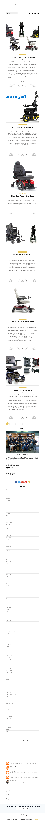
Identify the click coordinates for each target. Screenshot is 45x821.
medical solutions (9, 620)
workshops (8, 735)
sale (6, 687)
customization (8, 524)
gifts (7, 557)
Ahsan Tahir (13, 780)
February (7, 790)
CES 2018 (7, 515)
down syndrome (9, 537)
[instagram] (35, 13)
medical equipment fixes (10, 615)
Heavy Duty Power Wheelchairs (22, 196)
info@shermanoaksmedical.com (14, 465)
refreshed (7, 679)
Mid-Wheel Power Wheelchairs (22, 322)
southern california (9, 703)
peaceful (7, 650)
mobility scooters (9, 633)
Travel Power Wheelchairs (22, 390)
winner (7, 733)
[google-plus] (32, 13)
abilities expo (8, 493)
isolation (7, 596)
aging (7, 502)
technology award (9, 718)
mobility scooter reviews (10, 631)
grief (7, 563)
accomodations (8, 500)
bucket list (8, 513)
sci (6, 690)
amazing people (8, 504)
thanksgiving (8, 720)
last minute (8, 600)
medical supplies (8, 622)
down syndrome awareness (11, 539)
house (7, 587)
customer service (9, 522)
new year (7, 642)
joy (6, 598)
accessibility (8, 498)
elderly (7, 544)
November (8, 794)
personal (7, 653)
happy (7, 570)
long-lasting (8, 609)
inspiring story (8, 594)
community (8, 520)
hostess (7, 585)
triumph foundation (9, 725)
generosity (8, 550)
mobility (7, 626)
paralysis (7, 646)
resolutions (8, 683)
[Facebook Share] (18, 85)
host (7, 583)
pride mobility (8, 666)
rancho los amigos (9, 670)
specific (7, 707)
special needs (8, 705)
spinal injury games (9, 714)
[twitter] (19, 482)
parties (7, 648)
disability (7, 530)
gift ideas (7, 554)
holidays (7, 578)
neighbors (7, 639)
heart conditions (9, 574)
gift (6, 552)
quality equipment (9, 668)
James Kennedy (14, 766)
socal (7, 696)
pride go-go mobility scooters (11, 663)
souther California (9, 701)
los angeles (8, 611)
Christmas (8, 517)
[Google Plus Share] (22, 85)
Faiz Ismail (13, 776)
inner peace (8, 591)
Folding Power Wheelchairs (22, 254)
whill (7, 731)
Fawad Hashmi (14, 771)
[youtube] (34, 13)
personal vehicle (9, 655)
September (8, 797)
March (7, 799)
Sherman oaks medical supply (11, 694)
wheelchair (8, 729)
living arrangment (9, 607)
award (7, 509)
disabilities (8, 528)
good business (8, 561)
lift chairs (7, 605)
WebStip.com (35, 819)
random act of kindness (10, 672)
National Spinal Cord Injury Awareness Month (14, 637)
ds (6, 541)
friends (7, 548)
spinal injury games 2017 (10, 716)
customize (8, 526)
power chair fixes (9, 659)
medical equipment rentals (10, 618)
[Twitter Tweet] (13, 85)
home (7, 581)
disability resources (9, 535)
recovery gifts (8, 677)
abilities (7, 489)
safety (7, 685)
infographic (8, 589)
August (7, 798)
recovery (7, 674)
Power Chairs (22, 54)
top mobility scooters (9, 722)
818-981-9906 (11, 463)
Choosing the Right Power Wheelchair (22, 57)
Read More (22, 81)
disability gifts (8, 533)
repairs (7, 681)
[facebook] (29, 13)
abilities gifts (8, 496)
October (7, 795)
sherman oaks (8, 692)
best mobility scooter (9, 511)
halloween (7, 568)
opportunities (8, 644)
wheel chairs (8, 727)
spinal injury (8, 711)
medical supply (8, 624)
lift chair (7, 602)
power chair (8, 657)
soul (6, 698)
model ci (7, 635)
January (7, 791)
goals (7, 559)
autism (7, 506)
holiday (7, 576)
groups (7, 565)
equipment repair (9, 546)
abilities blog (8, 491)
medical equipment (9, 613)
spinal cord (8, 709)
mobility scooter (9, 629)
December (8, 792)
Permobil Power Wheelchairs (22, 127)
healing (7, 572)
